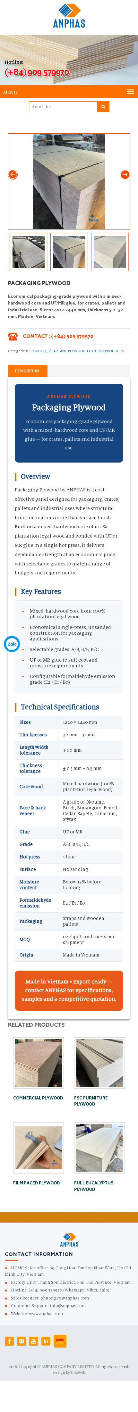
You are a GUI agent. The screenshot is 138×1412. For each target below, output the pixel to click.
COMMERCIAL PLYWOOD (38, 1098)
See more (38, 1039)
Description (27, 371)
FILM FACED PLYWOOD (36, 1183)
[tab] (26, 371)
